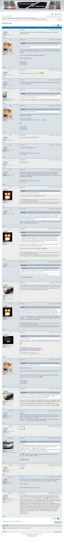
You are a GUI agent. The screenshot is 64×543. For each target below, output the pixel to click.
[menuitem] (52, 14)
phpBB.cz (35, 535)
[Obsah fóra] (32, 9)
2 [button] (59, 25)
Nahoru (4, 67)
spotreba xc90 (7, 23)
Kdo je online (5, 525)
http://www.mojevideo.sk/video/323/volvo (29, 120)
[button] (61, 25)
